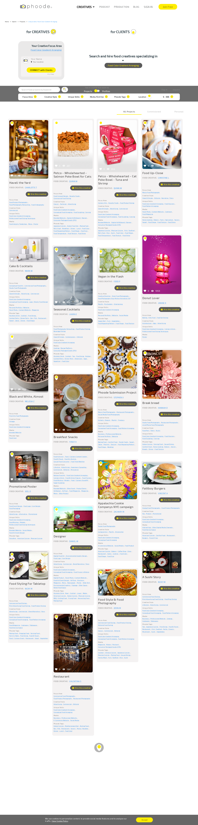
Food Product (129, 546)
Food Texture (72, 233)
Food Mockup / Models (62, 480)
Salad (37, 638)
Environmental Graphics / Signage (65, 585)
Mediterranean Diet (72, 726)
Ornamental (119, 532)
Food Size (84, 231)
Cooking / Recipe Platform (63, 348)
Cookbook (168, 212)
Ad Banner (57, 491)
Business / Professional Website (109, 434)
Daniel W (73, 541)
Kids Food (152, 318)
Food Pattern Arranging (150, 206)
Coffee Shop (122, 551)
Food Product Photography (18, 202)
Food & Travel (58, 459)
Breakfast (65, 228)
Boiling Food (84, 726)
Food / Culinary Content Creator (76, 456)
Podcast (104, 6)
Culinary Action (170, 329)
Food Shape (75, 231)
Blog (136, 6)
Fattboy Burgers (153, 488)
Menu (30, 224)
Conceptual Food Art (16, 286)
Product (148, 514)
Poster (36, 224)
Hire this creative (38, 194)
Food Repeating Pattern (62, 231)
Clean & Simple (103, 209)
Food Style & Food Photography (111, 601)
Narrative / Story (167, 198)
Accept (144, 820)
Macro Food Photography (151, 192)
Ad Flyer (65, 491)
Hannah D (163, 408)
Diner (129, 551)
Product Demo (81, 488)
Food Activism (59, 456)
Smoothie (12, 538)
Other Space (83, 585)
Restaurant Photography (125, 412)
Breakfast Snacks (66, 437)
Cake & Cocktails (21, 266)
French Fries (153, 538)
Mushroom (146, 632)
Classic (56, 204)
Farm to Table (14, 636)
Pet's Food (57, 228)
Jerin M (117, 608)
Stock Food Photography (120, 296)
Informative (23, 514)
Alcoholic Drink (14, 316)
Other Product (64, 493)
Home (7, 21)
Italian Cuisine (147, 444)
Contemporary (70, 337)
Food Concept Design (61, 196)
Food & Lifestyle (70, 459)
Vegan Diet (102, 321)
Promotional (33, 514)
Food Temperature (60, 233)
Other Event (71, 488)
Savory (176, 220)
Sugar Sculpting (59, 483)
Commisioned (154, 111)
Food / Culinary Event (16, 638)
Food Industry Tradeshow (18, 224)
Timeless (121, 420)
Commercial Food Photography (35, 286)
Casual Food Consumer (62, 461)
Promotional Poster (23, 486)
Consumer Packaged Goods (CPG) (65, 220)
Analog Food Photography (151, 508)
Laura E (73, 314)
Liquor (79, 593)
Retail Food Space (60, 587)
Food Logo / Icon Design (32, 506)
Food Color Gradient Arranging (46, 50)
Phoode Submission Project (117, 392)
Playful (100, 304)
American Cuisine (23, 538)
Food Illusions (169, 204)
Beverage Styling (60, 331)
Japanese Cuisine (60, 226)
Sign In (148, 6)
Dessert (113, 444)
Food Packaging (14, 508)
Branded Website (60, 218)
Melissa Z (29, 401)
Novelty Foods (75, 196)
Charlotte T (31, 187)
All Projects (129, 111)
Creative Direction (104, 296)
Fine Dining (32, 316)
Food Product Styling (127, 203)
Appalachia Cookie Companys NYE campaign (115, 504)
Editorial (157, 198)
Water (85, 593)
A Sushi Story (151, 577)
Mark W (28, 271)
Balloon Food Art (59, 475)
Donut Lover (151, 298)
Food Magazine (147, 214)
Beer (67, 593)
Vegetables (116, 321)
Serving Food (158, 444)
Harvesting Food (83, 598)
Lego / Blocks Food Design (38, 302)
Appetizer (57, 361)
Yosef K (73, 442)
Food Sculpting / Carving (82, 212)
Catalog (169, 619)
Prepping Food (24, 633)
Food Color (85, 228)
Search (14, 21)
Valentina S (75, 681)
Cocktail (24, 316)
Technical (63, 204)
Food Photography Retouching (19, 205)
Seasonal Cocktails (67, 309)
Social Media (123, 315)
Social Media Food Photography (109, 414)
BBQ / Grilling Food (60, 598)
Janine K (162, 303)
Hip (143, 514)
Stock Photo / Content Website (153, 212)
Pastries (107, 444)
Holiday (88, 356)
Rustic (158, 430)
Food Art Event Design (17, 533)
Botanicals (78, 359)
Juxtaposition (103, 532)
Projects (22, 21)
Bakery (156, 220)
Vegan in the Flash (111, 276)
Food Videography (37, 205)
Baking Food (102, 442)
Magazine (35, 310)
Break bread (150, 402)
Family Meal (102, 658)
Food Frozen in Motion (81, 572)
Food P (117, 281)
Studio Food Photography (18, 288)
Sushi (113, 233)
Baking (144, 318)
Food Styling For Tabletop (27, 583)
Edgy (154, 323)
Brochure (80, 580)
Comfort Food (112, 442)
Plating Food (84, 226)
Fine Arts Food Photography (19, 416)
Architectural (147, 323)
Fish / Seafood (129, 230)
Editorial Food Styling (105, 625)
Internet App (146, 527)
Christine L (163, 178)
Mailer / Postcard (112, 644)
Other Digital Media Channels (162, 527)
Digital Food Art (59, 556)
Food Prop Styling (171, 599)
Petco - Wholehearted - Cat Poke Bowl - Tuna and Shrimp (117, 179)
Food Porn (145, 430)
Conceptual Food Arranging (63, 212)
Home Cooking (147, 220)
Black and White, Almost (26, 396)
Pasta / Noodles (82, 728)
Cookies (115, 554)
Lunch (79, 228)
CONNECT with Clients (41, 70)
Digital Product (59, 578)
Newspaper (71, 583)
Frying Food (72, 598)
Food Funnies (86, 478)
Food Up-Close (152, 173)
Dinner (73, 228)
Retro (152, 430)
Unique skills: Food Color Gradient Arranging (42, 21)
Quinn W (73, 181)
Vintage (12, 421)
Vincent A (163, 493)
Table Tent (86, 583)
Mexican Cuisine (117, 230)
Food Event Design (15, 506)
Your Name (36, 59)
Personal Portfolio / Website (19, 307)
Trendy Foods (123, 442)
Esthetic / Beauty (104, 420)
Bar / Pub (33, 318)
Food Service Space (149, 530)
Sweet (144, 222)
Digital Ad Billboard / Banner (77, 218)
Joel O (28, 491)
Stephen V (119, 397)
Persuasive (75, 470)
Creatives (84, 6)
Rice (108, 233)
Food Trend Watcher (78, 461)
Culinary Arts (102, 203)
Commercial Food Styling (62, 198)
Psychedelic (108, 304)
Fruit (108, 321)
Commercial (13, 210)
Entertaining (118, 304)
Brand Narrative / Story (81, 564)
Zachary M (119, 512)
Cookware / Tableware (150, 621)
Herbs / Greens (168, 629)
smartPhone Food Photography (153, 425)
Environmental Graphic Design (76, 556)
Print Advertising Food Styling (152, 599)
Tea (73, 356)
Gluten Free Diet (72, 226)
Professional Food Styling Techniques (22, 218)
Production (121, 6)
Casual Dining (169, 444)
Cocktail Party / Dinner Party (19, 318)
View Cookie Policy (60, 821)
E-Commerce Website (105, 546)
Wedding (110, 447)
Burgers (145, 538)
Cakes (17, 321)
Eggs (85, 359)
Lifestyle (57, 467)
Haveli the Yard (20, 182)
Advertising (72, 204)
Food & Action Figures (73, 478)
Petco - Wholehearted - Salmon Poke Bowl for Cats (72, 174)
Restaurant (42, 318)
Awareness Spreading (78, 467)
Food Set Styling (162, 318)
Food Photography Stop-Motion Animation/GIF (114, 298)
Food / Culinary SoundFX (79, 480)
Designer (60, 536)
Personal (178, 111)
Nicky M (161, 582)
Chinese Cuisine (110, 653)
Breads (144, 449)
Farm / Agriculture (166, 220)
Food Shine (82, 233)
